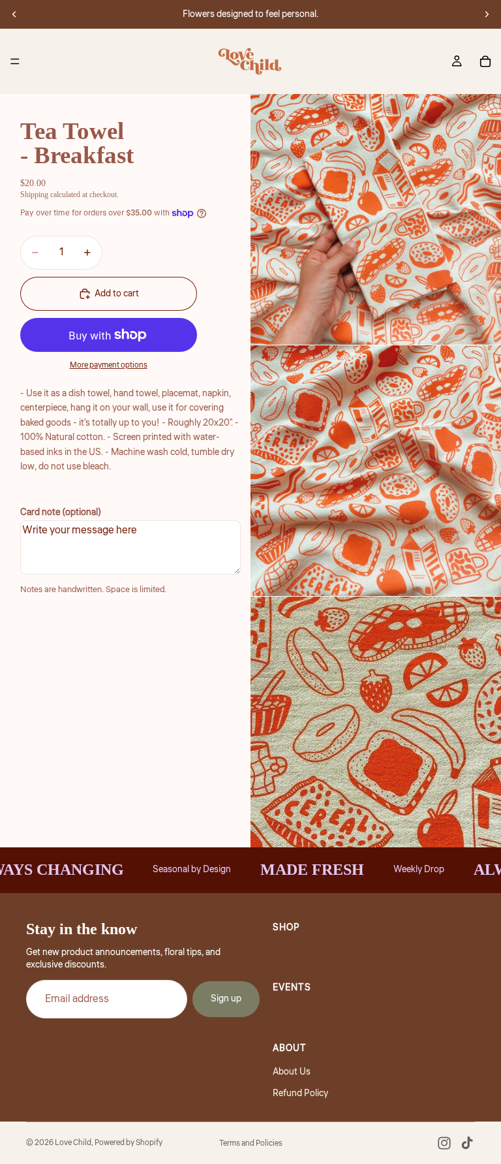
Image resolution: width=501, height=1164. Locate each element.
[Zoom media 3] (375, 722)
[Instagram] (444, 1143)
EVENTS (292, 987)
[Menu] (15, 61)
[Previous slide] (14, 14)
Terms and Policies (250, 1143)
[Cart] (485, 61)
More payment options (108, 365)
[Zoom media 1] (375, 219)
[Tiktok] (467, 1143)
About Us (292, 1071)
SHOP (286, 927)
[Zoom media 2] (375, 470)
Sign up (226, 998)
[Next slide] (486, 14)
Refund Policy (300, 1092)
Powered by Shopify (128, 1142)
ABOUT (290, 1047)
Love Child (73, 1142)
